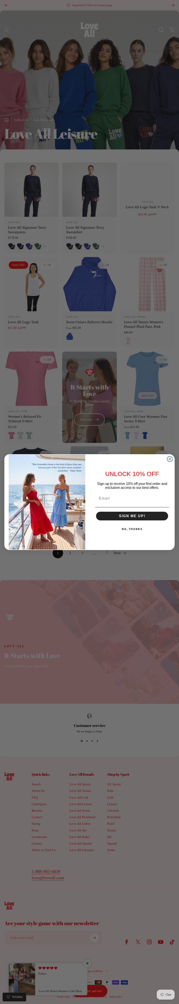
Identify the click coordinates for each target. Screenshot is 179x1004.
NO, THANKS (132, 529)
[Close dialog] (169, 459)
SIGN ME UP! (132, 516)
